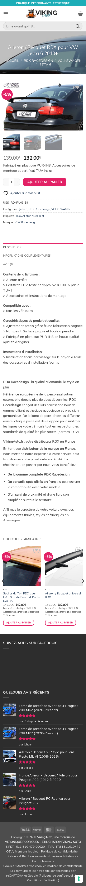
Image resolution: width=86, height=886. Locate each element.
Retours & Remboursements (27, 856)
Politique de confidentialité (59, 851)
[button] (5, 13)
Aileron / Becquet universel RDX (63, 595)
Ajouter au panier (44, 182)
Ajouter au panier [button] (18, 622)
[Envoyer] (78, 26)
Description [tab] (12, 247)
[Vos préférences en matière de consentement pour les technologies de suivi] (79, 879)
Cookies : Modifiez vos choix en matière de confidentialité (43, 866)
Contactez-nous (43, 861)
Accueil (12, 60)
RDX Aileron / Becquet (30, 215)
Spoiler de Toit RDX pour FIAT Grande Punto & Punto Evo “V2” (21, 597)
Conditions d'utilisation (42, 880)
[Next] (76, 106)
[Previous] (10, 106)
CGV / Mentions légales (22, 851)
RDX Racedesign (38, 60)
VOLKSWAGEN (69, 60)
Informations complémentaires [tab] (27, 255)
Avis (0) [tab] (8, 264)
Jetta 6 (44, 64)
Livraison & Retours (62, 856)
